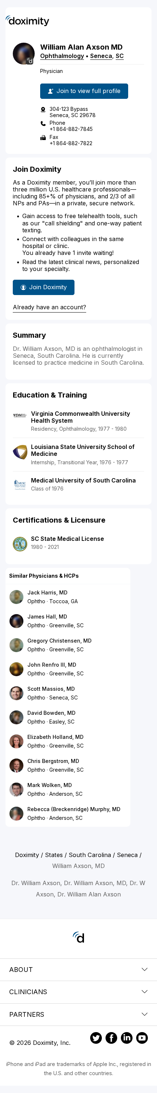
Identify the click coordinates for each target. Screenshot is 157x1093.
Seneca (101, 55)
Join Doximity (48, 287)
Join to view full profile (88, 90)
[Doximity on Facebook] (111, 1039)
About (21, 969)
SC (120, 55)
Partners (26, 1014)
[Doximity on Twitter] (96, 1039)
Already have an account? (49, 307)
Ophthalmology (62, 55)
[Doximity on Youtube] (142, 1039)
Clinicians (28, 992)
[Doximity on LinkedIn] (127, 1039)
